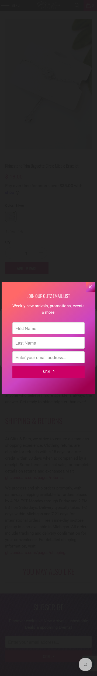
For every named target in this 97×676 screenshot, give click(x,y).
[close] (90, 287)
